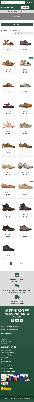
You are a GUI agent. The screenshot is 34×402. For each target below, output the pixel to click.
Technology (4, 339)
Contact (3, 363)
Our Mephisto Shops (6, 341)
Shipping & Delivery (6, 355)
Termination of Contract (7, 368)
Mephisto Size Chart (6, 361)
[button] (31, 7)
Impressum (4, 343)
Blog (2, 337)
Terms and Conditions (6, 350)
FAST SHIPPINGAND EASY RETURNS (17, 303)
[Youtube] (21, 320)
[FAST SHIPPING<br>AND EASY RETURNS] (17, 297)
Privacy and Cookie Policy (7, 366)
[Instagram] (17, 320)
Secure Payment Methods (7, 352)
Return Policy (4, 357)
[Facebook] (12, 320)
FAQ (2, 359)
